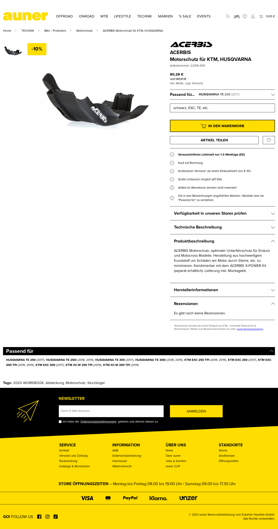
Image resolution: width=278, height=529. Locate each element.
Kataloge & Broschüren (74, 466)
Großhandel (226, 455)
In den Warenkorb (226, 126)
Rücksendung (68, 461)
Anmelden (196, 411)
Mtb (104, 16)
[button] (9, 520)
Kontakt (64, 450)
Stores (223, 450)
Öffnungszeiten (229, 461)
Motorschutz (84, 30)
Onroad (86, 16)
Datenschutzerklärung (126, 455)
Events (204, 16)
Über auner (173, 455)
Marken (165, 16)
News (169, 450)
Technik (144, 16)
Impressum (119, 461)
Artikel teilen (214, 140)
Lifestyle (122, 16)
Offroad (64, 16)
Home (7, 30)
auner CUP (173, 466)
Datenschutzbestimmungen (98, 421)
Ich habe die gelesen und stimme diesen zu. (111, 421)
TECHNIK (27, 30)
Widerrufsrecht (121, 466)
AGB (115, 450)
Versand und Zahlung (73, 455)
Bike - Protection (55, 30)
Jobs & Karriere (176, 461)
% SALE (185, 16)
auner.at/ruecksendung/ (250, 329)
